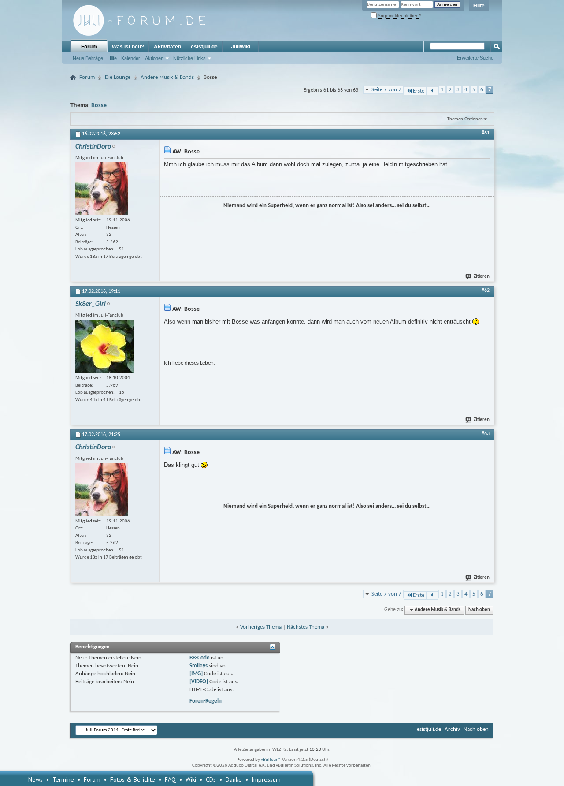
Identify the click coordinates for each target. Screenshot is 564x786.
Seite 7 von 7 (386, 90)
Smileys (198, 666)
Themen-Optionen (465, 119)
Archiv (452, 729)
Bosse (99, 105)
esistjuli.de (204, 47)
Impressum (266, 779)
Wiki (191, 779)
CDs (211, 779)
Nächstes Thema (305, 627)
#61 (486, 133)
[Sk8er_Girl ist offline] (104, 346)
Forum (89, 47)
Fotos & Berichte (132, 779)
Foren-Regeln (205, 701)
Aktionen (154, 58)
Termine (63, 779)
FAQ (170, 779)
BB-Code (199, 658)
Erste (418, 91)
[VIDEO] (198, 682)
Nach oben (479, 609)
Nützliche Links (189, 58)
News (35, 779)
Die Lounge (117, 77)
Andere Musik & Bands (167, 77)
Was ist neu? (128, 47)
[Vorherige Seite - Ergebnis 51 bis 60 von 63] (432, 91)
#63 (486, 433)
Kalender (130, 58)
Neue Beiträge (88, 58)
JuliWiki (240, 47)
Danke (234, 779)
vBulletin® (271, 759)
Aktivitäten (167, 47)
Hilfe (479, 6)
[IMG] (196, 674)
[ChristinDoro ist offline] (101, 188)
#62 (486, 290)
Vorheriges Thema (261, 627)
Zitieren (482, 276)
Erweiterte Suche (475, 57)
